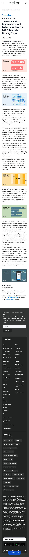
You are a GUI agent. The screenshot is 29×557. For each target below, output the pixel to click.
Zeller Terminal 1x (7, 348)
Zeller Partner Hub (7, 417)
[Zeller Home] (14, 3)
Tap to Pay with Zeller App (11, 486)
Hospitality (5, 371)
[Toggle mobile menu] (2, 2)
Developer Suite (8, 490)
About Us (17, 348)
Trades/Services (7, 368)
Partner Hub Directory (8, 425)
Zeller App (7, 474)
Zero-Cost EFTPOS (9, 478)
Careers (5, 413)
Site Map (5, 410)
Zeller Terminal (8, 440)
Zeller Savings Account (10, 448)
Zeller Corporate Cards (10, 455)
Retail (4, 364)
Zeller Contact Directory (10, 470)
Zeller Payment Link (9, 467)
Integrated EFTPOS (18, 474)
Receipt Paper (6, 354)
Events (4, 387)
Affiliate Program (7, 404)
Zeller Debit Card (8, 451)
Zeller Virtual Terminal (10, 463)
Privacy (17, 389)
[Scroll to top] (25, 550)
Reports (5, 397)
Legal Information (19, 392)
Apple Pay (5, 407)
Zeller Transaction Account (11, 444)
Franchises (5, 381)
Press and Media (5, 9)
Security (17, 357)
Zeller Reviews (18, 351)
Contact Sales (18, 371)
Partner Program (19, 374)
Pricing (4, 401)
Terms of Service (19, 381)
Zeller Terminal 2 (7, 351)
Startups (5, 384)
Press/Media (18, 354)
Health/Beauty (6, 377)
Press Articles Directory (6, 421)
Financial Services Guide (19, 385)
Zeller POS (18, 440)
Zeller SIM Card (7, 357)
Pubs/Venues (6, 374)
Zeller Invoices (8, 459)
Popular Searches (7, 428)
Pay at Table (21, 478)
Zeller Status (18, 368)
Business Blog (6, 394)
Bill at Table (7, 482)
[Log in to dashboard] (26, 3)
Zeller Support (18, 364)
